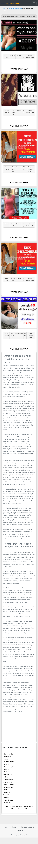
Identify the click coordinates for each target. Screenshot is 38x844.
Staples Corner (8, 782)
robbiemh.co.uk (22, 835)
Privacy (14, 827)
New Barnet (7, 764)
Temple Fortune (9, 785)
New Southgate (9, 767)
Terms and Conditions (27, 827)
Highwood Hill (8, 754)
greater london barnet (15, 9)
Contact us (20, 831)
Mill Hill (6, 759)
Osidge (6, 777)
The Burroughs (8, 787)
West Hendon (8, 800)
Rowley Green (8, 780)
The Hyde (7, 792)
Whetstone (7, 803)
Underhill (6, 797)
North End (7, 769)
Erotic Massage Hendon (10, 3)
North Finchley (8, 772)
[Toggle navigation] (34, 3)
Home (6, 827)
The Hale (6, 790)
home (4, 9)
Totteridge (7, 795)
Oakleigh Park (8, 774)
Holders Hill (7, 757)
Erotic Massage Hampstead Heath (16, 807)
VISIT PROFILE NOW (19, 69)
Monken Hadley (9, 762)
